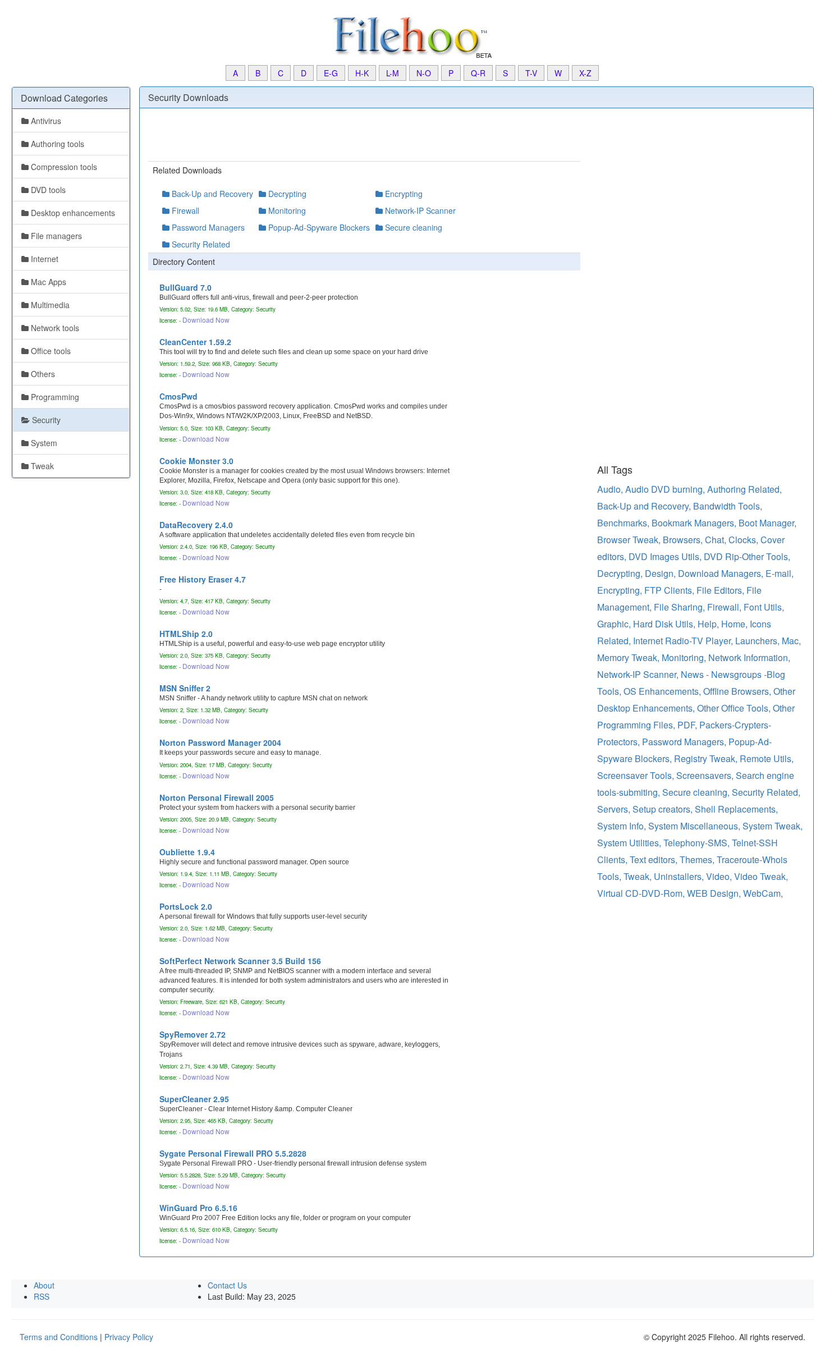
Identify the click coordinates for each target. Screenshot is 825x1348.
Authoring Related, (744, 489)
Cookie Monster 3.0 (196, 460)
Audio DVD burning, (666, 489)
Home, (735, 623)
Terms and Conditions (59, 1336)
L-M (392, 73)
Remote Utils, (767, 758)
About (44, 1285)
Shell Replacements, (736, 809)
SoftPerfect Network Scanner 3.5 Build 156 (240, 960)
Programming (54, 396)
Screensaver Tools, (636, 775)
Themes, (698, 859)
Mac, (791, 640)
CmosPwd (178, 396)
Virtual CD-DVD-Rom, (642, 893)
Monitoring (286, 210)
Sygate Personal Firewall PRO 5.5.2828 (232, 1153)
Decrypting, (621, 573)
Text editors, (655, 859)
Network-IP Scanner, (639, 674)
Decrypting (286, 193)
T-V (531, 73)
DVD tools (47, 189)
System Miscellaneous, (695, 825)
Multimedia (49, 304)
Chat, (716, 539)
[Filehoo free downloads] (412, 36)
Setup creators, (663, 809)
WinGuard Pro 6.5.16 (198, 1207)
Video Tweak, (761, 876)
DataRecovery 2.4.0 (196, 524)
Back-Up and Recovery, (645, 505)
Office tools (50, 350)
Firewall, (725, 606)
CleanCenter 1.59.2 (195, 341)
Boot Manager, (767, 522)
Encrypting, (620, 590)
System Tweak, (772, 825)
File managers (55, 235)
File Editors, (721, 590)
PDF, (688, 724)
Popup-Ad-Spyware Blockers (318, 227)
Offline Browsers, (738, 691)
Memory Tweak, (629, 657)
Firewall (184, 210)
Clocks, (744, 539)
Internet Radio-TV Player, (684, 640)
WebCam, (763, 893)
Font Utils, (764, 606)
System (43, 442)
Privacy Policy (128, 1336)
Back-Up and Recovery (211, 193)
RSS (41, 1296)
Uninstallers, (680, 876)
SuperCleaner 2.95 (194, 1098)
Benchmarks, (624, 522)
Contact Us (227, 1285)
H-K (362, 73)
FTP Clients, (670, 590)
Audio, (611, 489)
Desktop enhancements (72, 212)
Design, (661, 573)
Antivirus (45, 120)
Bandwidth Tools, (727, 505)
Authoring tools (56, 143)
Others (42, 373)
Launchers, (758, 640)
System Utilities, (630, 842)
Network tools (54, 327)
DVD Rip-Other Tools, (747, 556)
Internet (43, 258)
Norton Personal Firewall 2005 (216, 797)
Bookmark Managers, (695, 522)
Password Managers (207, 227)
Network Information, (749, 657)
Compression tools (63, 166)
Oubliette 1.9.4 (187, 852)
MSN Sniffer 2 (184, 688)
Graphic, (615, 623)
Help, (709, 623)
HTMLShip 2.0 (186, 633)
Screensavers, (706, 775)
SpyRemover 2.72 (192, 1034)
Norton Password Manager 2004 (220, 742)
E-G (331, 73)
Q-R (478, 73)
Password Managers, (685, 741)
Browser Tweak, (630, 539)
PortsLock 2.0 (185, 906)
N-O (423, 73)
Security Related (199, 244)
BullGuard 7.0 (185, 287)
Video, (720, 876)
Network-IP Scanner (419, 210)
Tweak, (639, 876)
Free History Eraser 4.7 (202, 579)
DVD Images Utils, (666, 556)
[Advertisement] (56, 658)
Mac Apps (47, 281)
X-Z (585, 73)
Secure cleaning (412, 227)
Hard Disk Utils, (665, 623)
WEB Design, (715, 893)
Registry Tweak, (707, 758)
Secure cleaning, (697, 792)
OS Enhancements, (663, 691)
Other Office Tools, (735, 707)
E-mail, (780, 573)
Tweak (41, 465)
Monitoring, (685, 657)
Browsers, (684, 539)
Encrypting (403, 193)
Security (45, 419)
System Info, (622, 825)
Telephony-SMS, (697, 842)
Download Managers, (722, 573)
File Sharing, (680, 606)
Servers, (614, 809)
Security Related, (766, 792)
